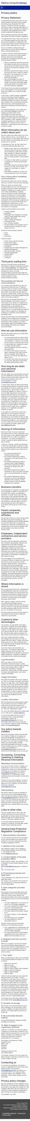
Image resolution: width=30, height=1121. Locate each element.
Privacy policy (6, 1115)
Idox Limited (21, 1103)
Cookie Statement (19, 713)
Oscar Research (11, 267)
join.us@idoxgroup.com (8, 425)
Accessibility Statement (9, 1113)
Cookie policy (22, 1113)
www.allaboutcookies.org (8, 720)
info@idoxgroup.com (11, 853)
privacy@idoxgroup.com (8, 382)
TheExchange (14, 2)
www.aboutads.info (14, 725)
